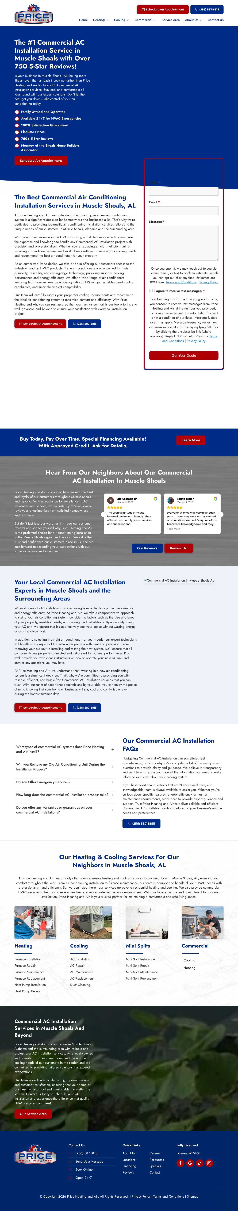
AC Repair (77, 965)
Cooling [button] (119, 20)
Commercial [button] (143, 20)
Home (83, 20)
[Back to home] (33, 14)
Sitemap (192, 1196)
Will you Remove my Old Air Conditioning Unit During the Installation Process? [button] (60, 767)
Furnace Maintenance (29, 972)
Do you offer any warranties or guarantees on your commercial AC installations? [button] (54, 810)
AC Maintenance (81, 972)
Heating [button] (99, 20)
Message (157, 221)
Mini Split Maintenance (142, 972)
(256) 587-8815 (209, 9)
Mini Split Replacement (142, 978)
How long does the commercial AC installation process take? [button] (62, 794)
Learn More (191, 440)
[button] (220, 514)
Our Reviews (147, 548)
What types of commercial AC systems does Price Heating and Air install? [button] (60, 749)
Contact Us (216, 20)
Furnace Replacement (29, 978)
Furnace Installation (27, 959)
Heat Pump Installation (30, 984)
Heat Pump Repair (27, 991)
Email (154, 202)
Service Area (171, 20)
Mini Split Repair (137, 965)
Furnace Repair (25, 965)
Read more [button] (118, 529)
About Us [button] (191, 20)
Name (154, 182)
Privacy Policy (208, 282)
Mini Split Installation (140, 959)
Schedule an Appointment (165, 9)
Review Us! (178, 548)
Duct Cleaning (80, 984)
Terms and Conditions (181, 282)
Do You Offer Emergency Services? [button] (43, 782)
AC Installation (80, 959)
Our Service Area (33, 1114)
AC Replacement (82, 978)
